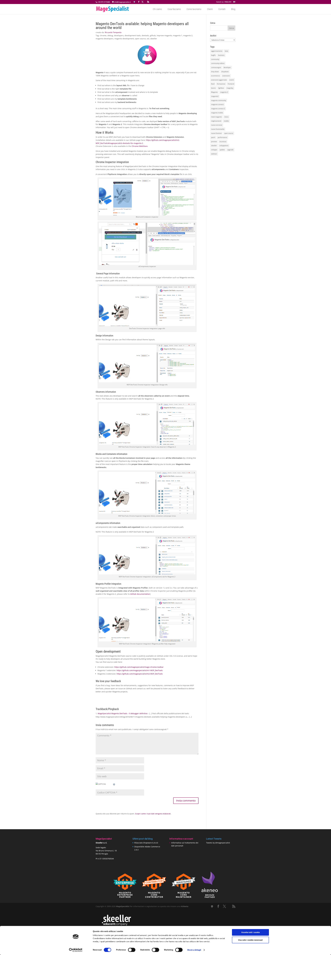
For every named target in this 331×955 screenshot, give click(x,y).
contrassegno (216, 67)
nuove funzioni (216, 133)
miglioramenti (216, 121)
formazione (221, 84)
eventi (231, 80)
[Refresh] (114, 784)
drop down (215, 71)
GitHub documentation (140, 594)
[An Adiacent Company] (116, 925)
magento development (124, 38)
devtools (145, 35)
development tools (133, 35)
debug (110, 35)
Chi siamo (157, 9)
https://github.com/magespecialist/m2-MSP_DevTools (140, 674)
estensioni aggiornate (219, 80)
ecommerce (215, 76)
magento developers (104, 38)
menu (226, 117)
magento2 (215, 96)
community (215, 59)
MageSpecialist (122, 906)
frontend (231, 84)
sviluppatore (223, 145)
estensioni (226, 76)
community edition (217, 63)
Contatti (221, 9)
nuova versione (216, 125)
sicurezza (222, 141)
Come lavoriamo (194, 9)
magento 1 (177, 35)
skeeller (153, 38)
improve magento (164, 35)
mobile (226, 121)
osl (148, 38)
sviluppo (214, 150)
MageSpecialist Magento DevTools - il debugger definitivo (122, 713)
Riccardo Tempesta (113, 32)
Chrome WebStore (140, 146)
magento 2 (187, 35)
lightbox (221, 88)
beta (226, 51)
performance (222, 137)
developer (227, 67)
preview (214, 141)
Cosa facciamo (174, 9)
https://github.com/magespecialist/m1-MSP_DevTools (140, 670)
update (222, 150)
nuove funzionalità (217, 129)
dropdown (225, 71)
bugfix (213, 55)
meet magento (216, 117)
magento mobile (217, 113)
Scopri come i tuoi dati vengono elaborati (153, 813)
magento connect (217, 104)
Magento (214, 92)
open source (140, 38)
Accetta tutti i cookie (250, 932)
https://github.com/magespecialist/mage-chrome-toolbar (139, 667)
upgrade (230, 150)
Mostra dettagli (194, 950)
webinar (214, 154)
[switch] (131, 950)
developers (119, 35)
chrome (103, 35)
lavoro (213, 88)
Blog (233, 9)
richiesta (184, 906)
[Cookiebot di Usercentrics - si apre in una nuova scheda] (75, 950)
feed (212, 84)
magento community (218, 100)
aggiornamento (216, 51)
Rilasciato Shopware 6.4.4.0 (146, 842)
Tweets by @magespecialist (218, 842)
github (153, 35)
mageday (230, 88)
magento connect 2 (218, 108)
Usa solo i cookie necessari (250, 940)
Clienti (210, 9)
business (221, 55)
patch (213, 137)
